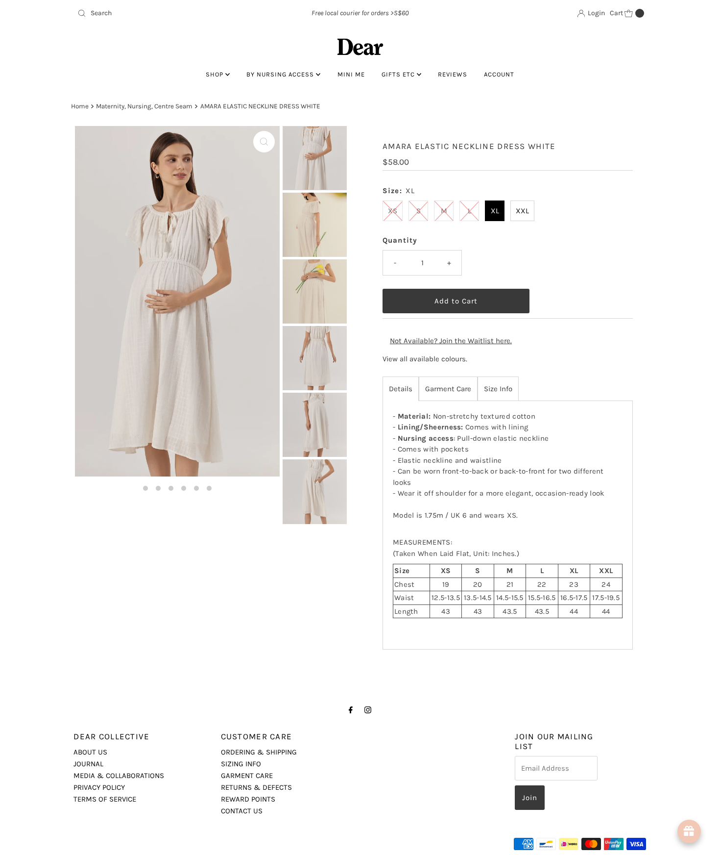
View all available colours (424, 358)
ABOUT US (90, 752)
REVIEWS (452, 74)
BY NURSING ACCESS (281, 74)
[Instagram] (367, 710)
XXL (522, 210)
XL (495, 210)
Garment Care (448, 388)
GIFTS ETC (399, 74)
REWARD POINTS (248, 799)
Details (400, 388)
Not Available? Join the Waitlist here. (451, 340)
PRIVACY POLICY (99, 787)
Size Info (498, 388)
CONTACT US (242, 810)
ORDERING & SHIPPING (259, 752)
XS (392, 210)
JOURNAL (88, 763)
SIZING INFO (241, 763)
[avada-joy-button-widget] (689, 831)
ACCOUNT (499, 74)
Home (80, 106)
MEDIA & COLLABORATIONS (118, 775)
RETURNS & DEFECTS (256, 787)
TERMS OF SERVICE (104, 799)
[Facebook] (351, 710)
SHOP (215, 74)
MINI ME (351, 74)
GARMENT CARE (247, 775)
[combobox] (166, 13)
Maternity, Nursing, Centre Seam (144, 106)
